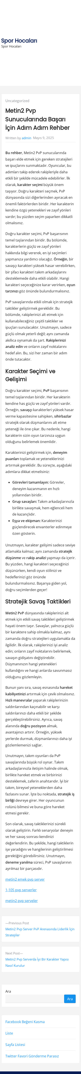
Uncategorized (17, 100)
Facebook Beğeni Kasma (25, 1022)
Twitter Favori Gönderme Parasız (32, 1056)
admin (26, 138)
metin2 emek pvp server (25, 879)
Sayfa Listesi (15, 1044)
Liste (9, 1033)
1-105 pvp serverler (21, 890)
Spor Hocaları (19, 40)
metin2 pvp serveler (21, 900)
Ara (8, 991)
